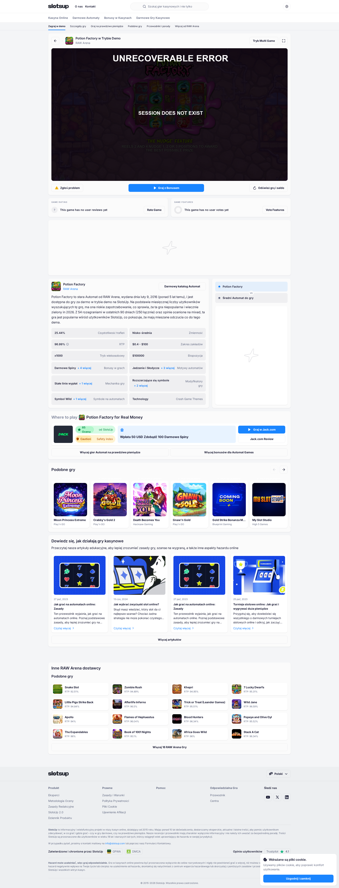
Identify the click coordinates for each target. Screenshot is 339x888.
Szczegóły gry (78, 26)
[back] (55, 41)
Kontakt (90, 6)
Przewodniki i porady (158, 26)
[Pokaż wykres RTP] (67, 344)
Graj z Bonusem (168, 187)
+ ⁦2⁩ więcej (141, 385)
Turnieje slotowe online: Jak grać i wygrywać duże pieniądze (256, 606)
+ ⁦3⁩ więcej (168, 368)
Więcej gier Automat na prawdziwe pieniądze (110, 452)
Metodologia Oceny (61, 800)
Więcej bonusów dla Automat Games (229, 452)
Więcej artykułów (169, 639)
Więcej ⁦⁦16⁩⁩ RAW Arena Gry (170, 747)
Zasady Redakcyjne (61, 806)
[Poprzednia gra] (274, 470)
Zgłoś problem (70, 187)
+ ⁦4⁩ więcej (84, 368)
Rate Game (154, 209)
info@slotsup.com (115, 843)
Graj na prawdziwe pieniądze (107, 26)
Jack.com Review (261, 439)
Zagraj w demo (56, 26)
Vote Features (275, 209)
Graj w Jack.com (264, 429)
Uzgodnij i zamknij (298, 878)
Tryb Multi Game (264, 40)
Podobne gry (135, 26)
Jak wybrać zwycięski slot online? (136, 604)
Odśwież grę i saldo (271, 187)
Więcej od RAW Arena (187, 26)
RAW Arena (70, 289)
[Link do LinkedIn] (287, 797)
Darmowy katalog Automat (182, 286)
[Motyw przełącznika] (287, 6)
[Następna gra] (284, 470)
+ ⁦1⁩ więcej (85, 383)
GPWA (117, 851)
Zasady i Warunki (113, 795)
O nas (79, 6)
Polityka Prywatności (115, 800)
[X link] (277, 797)
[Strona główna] (58, 6)
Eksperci (53, 795)
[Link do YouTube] (268, 797)
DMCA (136, 851)
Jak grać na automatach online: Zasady (75, 606)
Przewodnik (217, 795)
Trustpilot (277, 851)
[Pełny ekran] (284, 41)
